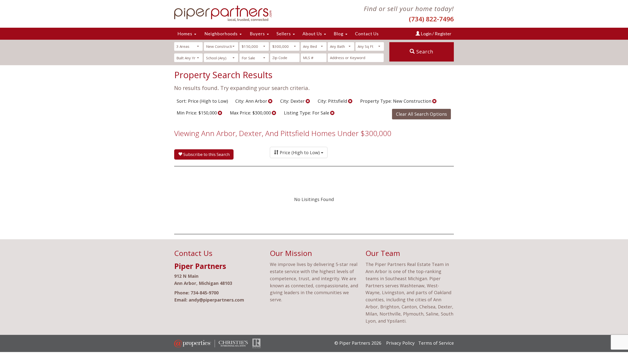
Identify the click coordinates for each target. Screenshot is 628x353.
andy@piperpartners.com (216, 300)
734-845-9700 (205, 293)
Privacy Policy (400, 343)
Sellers (283, 33)
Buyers (257, 33)
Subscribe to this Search (206, 154)
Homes (184, 33)
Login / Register (435, 33)
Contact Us (367, 33)
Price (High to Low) (299, 152)
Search (424, 51)
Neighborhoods (221, 33)
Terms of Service (436, 343)
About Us (312, 33)
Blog (338, 33)
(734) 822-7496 (431, 18)
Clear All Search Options (421, 114)
